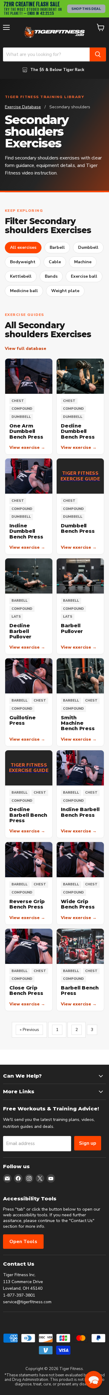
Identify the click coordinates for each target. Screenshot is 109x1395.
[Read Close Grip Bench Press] (28, 946)
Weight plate (65, 291)
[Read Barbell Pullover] (80, 576)
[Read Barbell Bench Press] (80, 946)
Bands (51, 276)
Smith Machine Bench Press (77, 723)
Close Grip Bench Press (26, 990)
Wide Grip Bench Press (77, 904)
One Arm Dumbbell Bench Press (26, 431)
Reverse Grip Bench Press (27, 904)
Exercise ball (84, 276)
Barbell (57, 247)
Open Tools (23, 1241)
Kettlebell (20, 276)
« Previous (29, 1029)
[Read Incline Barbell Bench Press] (80, 767)
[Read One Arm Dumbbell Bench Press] (28, 376)
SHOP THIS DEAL (86, 9)
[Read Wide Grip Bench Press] (80, 859)
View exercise (27, 447)
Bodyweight (22, 262)
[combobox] (46, 54)
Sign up (87, 1143)
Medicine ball (24, 291)
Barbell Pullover (72, 628)
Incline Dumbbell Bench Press (26, 531)
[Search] (98, 54)
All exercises (23, 247)
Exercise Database (23, 107)
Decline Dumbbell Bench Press (77, 431)
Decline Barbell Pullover (20, 631)
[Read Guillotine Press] (28, 675)
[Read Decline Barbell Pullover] (28, 576)
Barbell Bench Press (80, 990)
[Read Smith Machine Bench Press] (80, 675)
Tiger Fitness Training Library (44, 96)
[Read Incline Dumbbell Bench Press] (28, 476)
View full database (25, 348)
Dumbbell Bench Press (77, 528)
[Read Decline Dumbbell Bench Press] (80, 376)
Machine (82, 262)
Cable (55, 262)
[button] (93, 1379)
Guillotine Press (22, 720)
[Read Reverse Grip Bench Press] (28, 859)
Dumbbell (88, 247)
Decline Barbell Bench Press (28, 815)
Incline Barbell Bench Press (80, 812)
